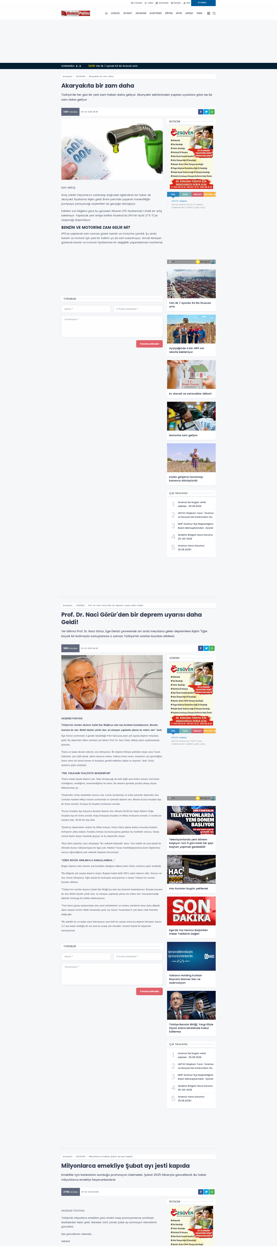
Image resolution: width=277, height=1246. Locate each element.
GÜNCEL (115, 13)
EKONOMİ (141, 13)
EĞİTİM (169, 13)
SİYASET (127, 13)
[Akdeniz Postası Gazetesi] (75, 13)
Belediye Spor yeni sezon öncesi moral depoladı (119, 66)
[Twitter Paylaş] (206, 111)
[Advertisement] (138, 41)
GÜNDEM (80, 605)
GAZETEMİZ (155, 13)
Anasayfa (67, 76)
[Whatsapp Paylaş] (212, 111)
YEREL (199, 13)
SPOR (179, 13)
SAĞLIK (189, 13)
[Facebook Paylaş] (200, 111)
